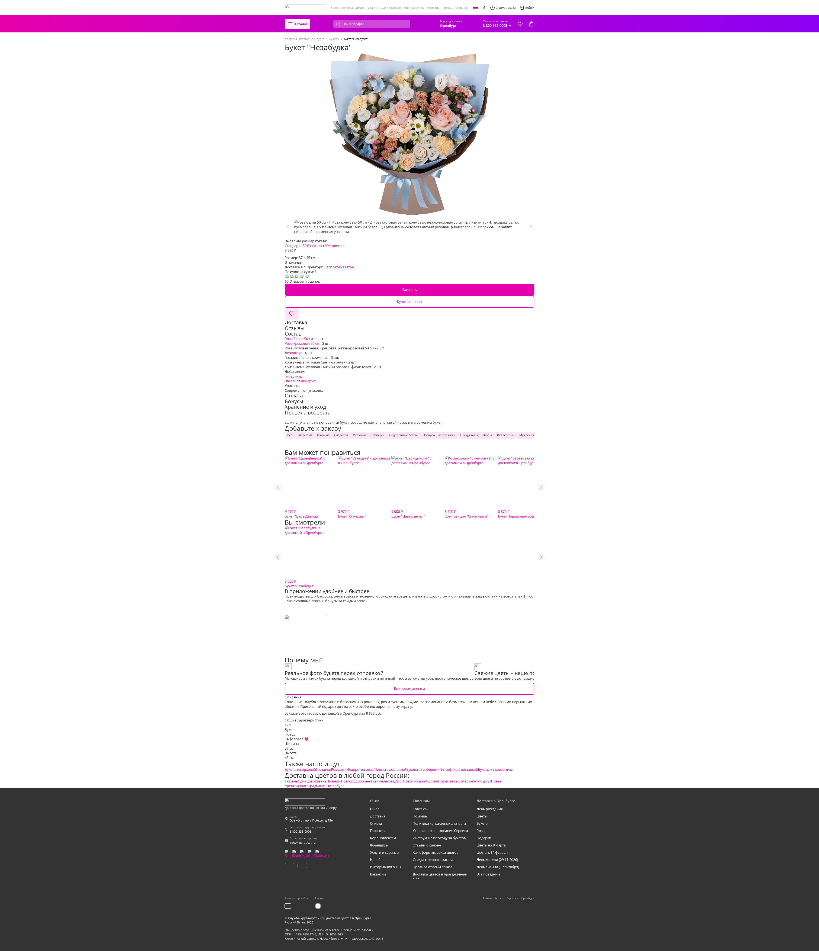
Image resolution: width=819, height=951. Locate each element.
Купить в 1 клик (409, 301)
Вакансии (378, 874)
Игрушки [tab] (359, 435)
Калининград (384, 781)
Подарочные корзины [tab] (439, 435)
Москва (431, 781)
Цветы (482, 816)
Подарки (484, 838)
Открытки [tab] (305, 435)
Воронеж (365, 781)
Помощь (447, 8)
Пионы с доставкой (390, 769)
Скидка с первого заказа (433, 859)
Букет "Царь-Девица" (302, 514)
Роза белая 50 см (299, 338)
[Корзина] (531, 24)
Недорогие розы (360, 769)
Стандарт (292, 245)
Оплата (359, 8)
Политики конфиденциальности (439, 823)
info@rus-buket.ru (302, 842)
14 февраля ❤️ (297, 739)
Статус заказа (506, 8)
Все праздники (489, 874)
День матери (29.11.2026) (497, 859)
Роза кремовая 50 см (302, 343)
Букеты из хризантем (495, 769)
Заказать (409, 289)
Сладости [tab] (341, 435)
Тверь (452, 781)
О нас (334, 8)
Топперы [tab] (377, 435)
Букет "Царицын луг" (408, 514)
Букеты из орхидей (300, 769)
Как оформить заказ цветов (435, 852)
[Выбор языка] (475, 7)
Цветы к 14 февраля (493, 852)
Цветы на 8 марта (491, 845)
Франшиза (379, 845)
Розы (481, 830)
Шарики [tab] (323, 435)
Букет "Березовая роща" (518, 514)
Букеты (482, 823)
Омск (399, 781)
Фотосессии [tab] (505, 435)
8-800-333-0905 (300, 831)
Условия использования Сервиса (440, 830)
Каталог (300, 24)
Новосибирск (414, 781)
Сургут (485, 781)
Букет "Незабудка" (300, 583)
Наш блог (378, 859)
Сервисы (461, 8)
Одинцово (306, 781)
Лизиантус (293, 352)
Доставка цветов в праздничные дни (440, 876)
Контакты (433, 8)
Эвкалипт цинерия (300, 381)
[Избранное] (520, 24)
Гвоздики (323, 769)
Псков (443, 781)
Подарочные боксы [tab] (403, 435)
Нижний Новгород (342, 781)
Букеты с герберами (423, 769)
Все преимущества (409, 688)
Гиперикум (294, 376)
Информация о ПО (385, 867)
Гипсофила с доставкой (459, 769)
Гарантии (373, 8)
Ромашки (339, 769)
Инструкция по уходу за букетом (439, 838)
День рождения (490, 809)
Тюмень (291, 781)
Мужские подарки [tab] (532, 435)
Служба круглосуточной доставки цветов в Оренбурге (329, 918)
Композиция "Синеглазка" (466, 514)
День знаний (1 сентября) (498, 867)
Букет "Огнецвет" (352, 514)
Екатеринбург (468, 781)
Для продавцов (391, 8)
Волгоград (307, 786)
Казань (321, 781)
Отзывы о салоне (427, 845)
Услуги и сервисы (384, 852)
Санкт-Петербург (330, 786)
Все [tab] (289, 435)
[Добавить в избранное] (292, 314)
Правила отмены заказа (433, 867)
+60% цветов (332, 245)
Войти (529, 8)
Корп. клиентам (414, 8)
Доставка (347, 8)
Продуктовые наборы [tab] (476, 435)
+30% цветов (311, 245)
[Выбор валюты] (484, 7)
